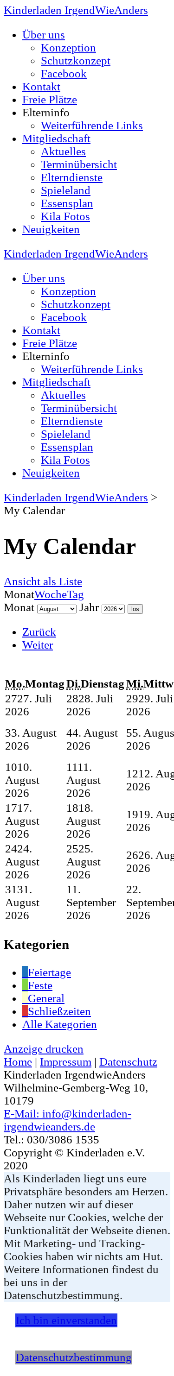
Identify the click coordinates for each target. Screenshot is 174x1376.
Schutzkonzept (75, 60)
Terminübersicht (79, 164)
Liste (43, 581)
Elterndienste (72, 177)
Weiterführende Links (92, 125)
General (46, 998)
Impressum (65, 1061)
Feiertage (49, 972)
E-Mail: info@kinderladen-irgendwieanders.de (67, 1120)
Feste (40, 985)
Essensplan (67, 203)
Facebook (64, 73)
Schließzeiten (59, 1011)
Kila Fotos (65, 216)
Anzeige (44, 1048)
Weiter (37, 644)
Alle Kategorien (59, 1024)
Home (18, 1061)
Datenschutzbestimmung (74, 1357)
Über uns (43, 34)
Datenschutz (128, 1061)
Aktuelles (63, 151)
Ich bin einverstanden (66, 1320)
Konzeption (68, 47)
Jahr (89, 607)
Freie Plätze (49, 99)
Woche (50, 594)
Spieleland (65, 190)
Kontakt (41, 86)
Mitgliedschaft (56, 138)
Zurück (39, 631)
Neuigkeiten (51, 229)
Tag (75, 594)
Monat (19, 607)
